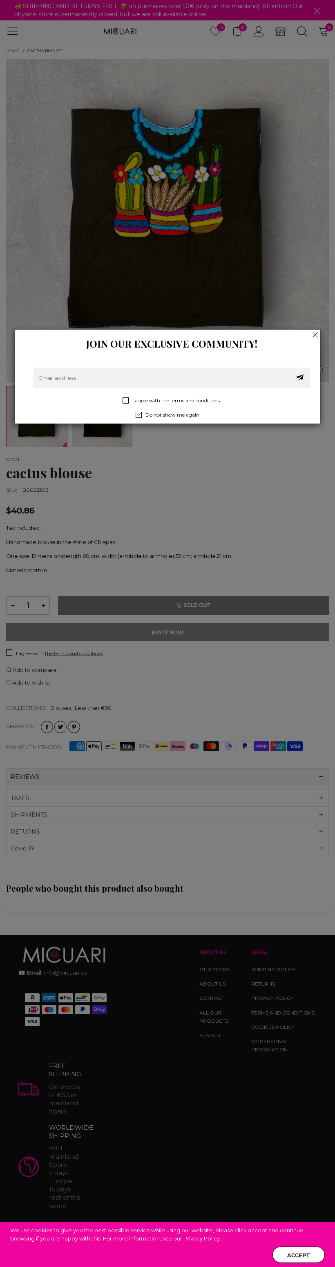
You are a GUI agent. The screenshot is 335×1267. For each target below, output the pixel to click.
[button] (300, 378)
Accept (298, 1255)
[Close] (315, 334)
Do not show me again (172, 415)
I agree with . (176, 400)
